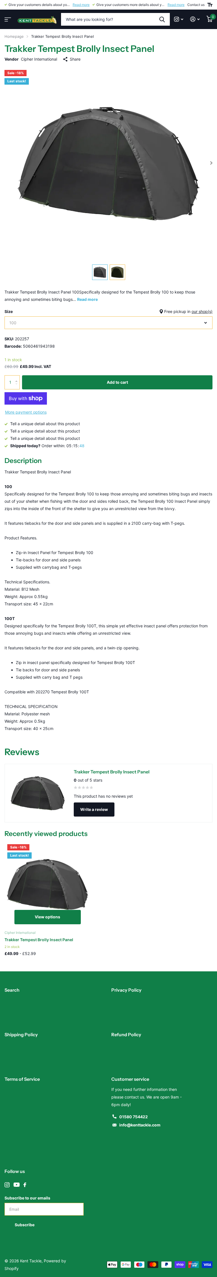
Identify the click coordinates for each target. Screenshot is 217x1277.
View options (47, 916)
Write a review (94, 809)
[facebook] (24, 1184)
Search (12, 990)
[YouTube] (16, 1184)
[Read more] (178, 19)
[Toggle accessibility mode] (209, 5)
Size (108, 311)
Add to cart (117, 382)
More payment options (26, 412)
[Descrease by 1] (18, 387)
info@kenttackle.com (139, 1124)
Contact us (196, 5)
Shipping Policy (21, 1034)
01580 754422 (133, 1116)
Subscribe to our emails (27, 1198)
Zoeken (162, 19)
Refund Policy (126, 1034)
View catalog (7, 18)
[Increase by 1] (18, 377)
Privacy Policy (126, 990)
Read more (81, 5)
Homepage (14, 36)
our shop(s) (202, 311)
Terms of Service (22, 1079)
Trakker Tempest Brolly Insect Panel (39, 939)
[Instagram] (7, 1184)
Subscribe (25, 1224)
